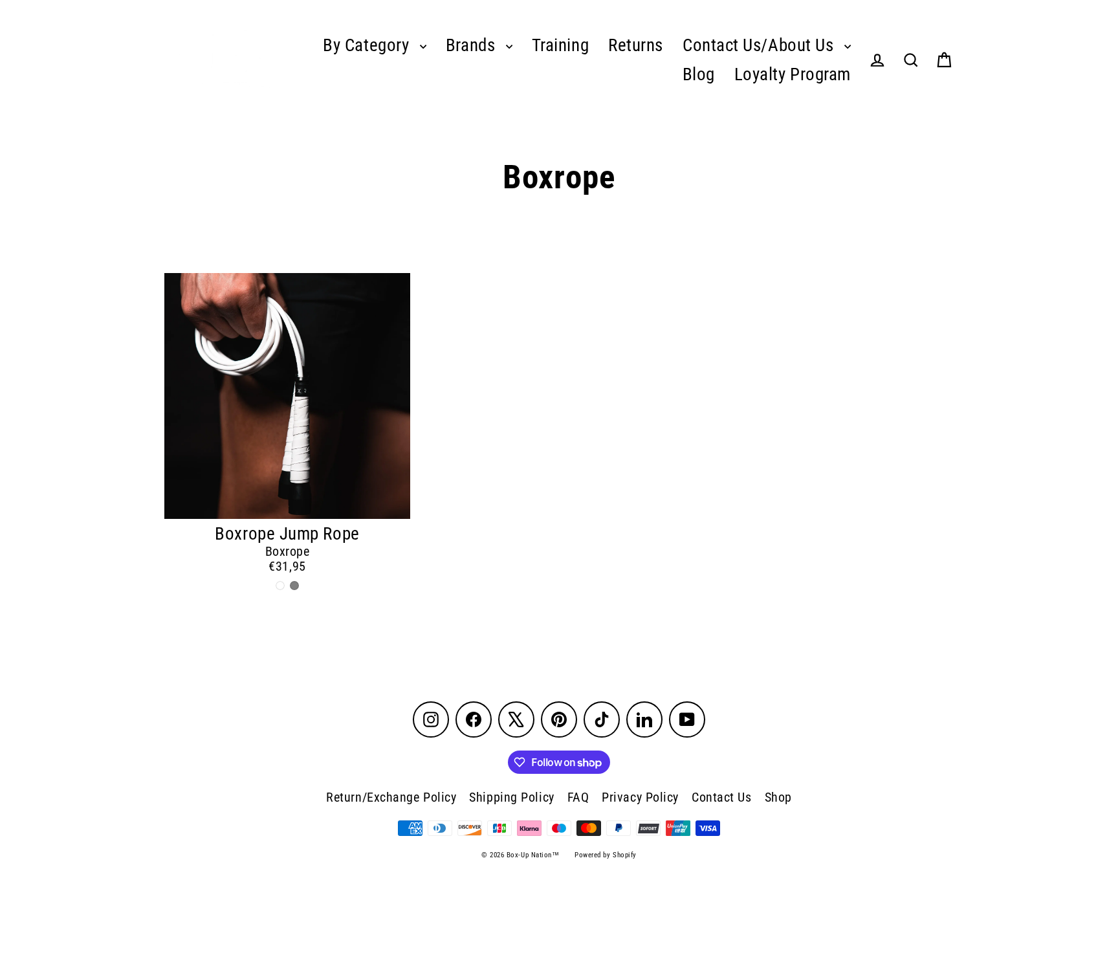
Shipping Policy (511, 797)
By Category (368, 45)
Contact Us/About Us (760, 45)
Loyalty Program (792, 74)
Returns (635, 45)
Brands (472, 45)
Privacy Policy (640, 797)
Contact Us (722, 797)
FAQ (578, 797)
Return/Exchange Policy (391, 797)
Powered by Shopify (606, 855)
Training (560, 45)
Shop (778, 797)
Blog (699, 74)
